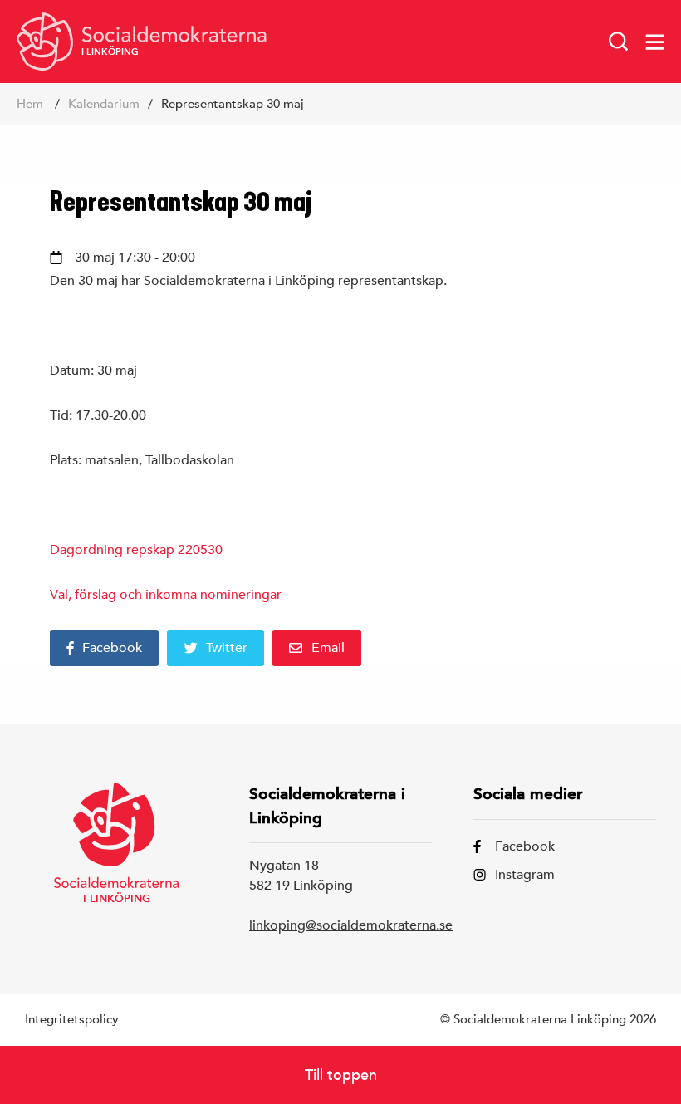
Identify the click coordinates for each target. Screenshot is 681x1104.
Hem (30, 103)
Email (328, 648)
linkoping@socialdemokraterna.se (351, 925)
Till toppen (341, 1074)
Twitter (226, 648)
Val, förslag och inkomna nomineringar (166, 594)
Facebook (112, 648)
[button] (618, 41)
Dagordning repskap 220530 (136, 550)
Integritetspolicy (72, 1019)
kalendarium (104, 103)
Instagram (525, 874)
